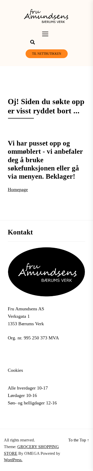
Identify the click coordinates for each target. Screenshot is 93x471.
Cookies (15, 370)
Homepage (18, 189)
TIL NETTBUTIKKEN (46, 54)
